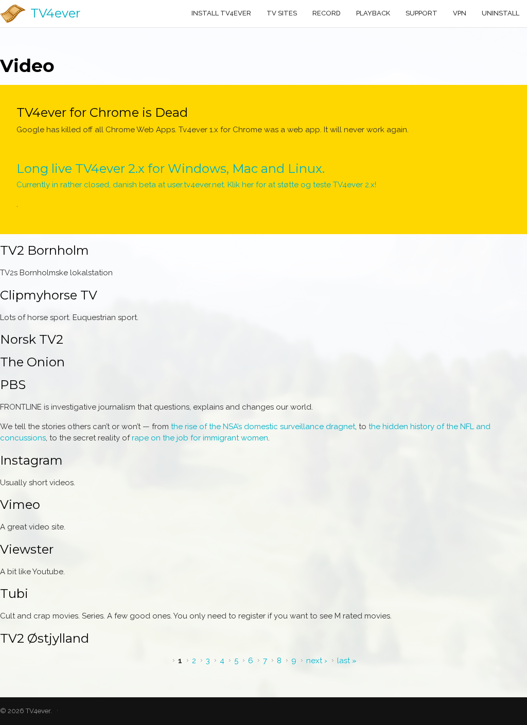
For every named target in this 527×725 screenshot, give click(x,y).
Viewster (27, 549)
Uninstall (500, 13)
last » (347, 660)
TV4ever (55, 13)
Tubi (14, 593)
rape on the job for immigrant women (200, 438)
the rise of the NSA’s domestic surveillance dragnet (263, 426)
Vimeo (20, 504)
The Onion (32, 362)
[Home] (13, 13)
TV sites (282, 13)
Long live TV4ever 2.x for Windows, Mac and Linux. (170, 168)
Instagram (31, 460)
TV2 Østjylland (44, 638)
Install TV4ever (221, 13)
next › (316, 660)
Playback (373, 13)
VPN (459, 13)
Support (421, 13)
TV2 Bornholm (44, 250)
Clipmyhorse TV (48, 295)
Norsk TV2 (31, 339)
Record (326, 13)
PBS (13, 384)
